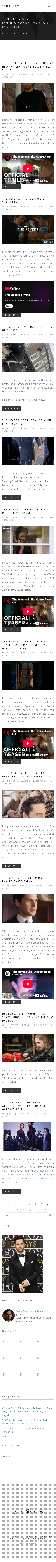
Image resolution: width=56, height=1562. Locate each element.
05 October (10, 885)
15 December (11, 517)
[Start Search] (50, 1215)
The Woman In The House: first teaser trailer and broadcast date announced (25, 645)
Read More (11, 187)
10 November (11, 781)
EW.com (6, 562)
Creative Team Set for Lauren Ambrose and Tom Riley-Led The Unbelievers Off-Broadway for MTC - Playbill (28, 1412)
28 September (11, 1025)
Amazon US (43, 1170)
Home (5, 34)
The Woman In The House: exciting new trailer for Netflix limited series (27, 67)
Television (39, 74)
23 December (11, 206)
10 (30, 1209)
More (5, 1436)
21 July (8, 1114)
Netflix (5, 119)
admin (24, 74)
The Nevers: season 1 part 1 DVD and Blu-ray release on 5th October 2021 (26, 1106)
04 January (10, 74)
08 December (11, 653)
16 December (11, 428)
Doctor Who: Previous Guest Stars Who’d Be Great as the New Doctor (27, 1017)
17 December (11, 334)
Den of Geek (10, 1070)
